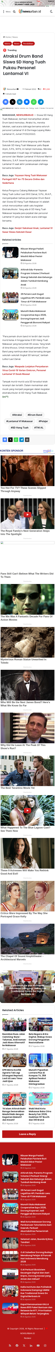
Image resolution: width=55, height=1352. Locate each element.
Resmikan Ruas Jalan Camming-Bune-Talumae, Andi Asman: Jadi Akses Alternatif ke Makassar (14, 1040)
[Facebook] (5, 439)
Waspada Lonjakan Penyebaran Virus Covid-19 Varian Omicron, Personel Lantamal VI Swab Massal (25, 370)
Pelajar (44, 421)
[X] (10, 439)
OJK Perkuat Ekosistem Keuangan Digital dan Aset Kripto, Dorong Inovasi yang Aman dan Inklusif (36, 1274)
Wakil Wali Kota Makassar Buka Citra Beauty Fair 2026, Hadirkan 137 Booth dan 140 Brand (40, 1114)
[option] (27, 986)
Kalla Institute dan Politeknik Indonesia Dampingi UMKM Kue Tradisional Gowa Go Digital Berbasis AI (36, 1291)
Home (8, 37)
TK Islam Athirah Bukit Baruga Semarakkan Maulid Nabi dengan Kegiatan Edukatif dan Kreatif (14, 1114)
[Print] (27, 439)
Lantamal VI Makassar (20, 421)
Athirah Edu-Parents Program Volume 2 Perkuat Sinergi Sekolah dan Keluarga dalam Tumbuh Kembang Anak (36, 277)
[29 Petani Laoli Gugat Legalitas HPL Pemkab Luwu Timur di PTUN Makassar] (10, 297)
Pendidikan (28, 43)
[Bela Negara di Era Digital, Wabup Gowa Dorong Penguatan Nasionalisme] (41, 1024)
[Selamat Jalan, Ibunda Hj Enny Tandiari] (10, 1243)
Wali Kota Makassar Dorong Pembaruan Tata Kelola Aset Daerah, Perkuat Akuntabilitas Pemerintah (36, 1226)
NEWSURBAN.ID (24, 115)
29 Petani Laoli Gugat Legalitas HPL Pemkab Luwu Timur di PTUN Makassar (35, 298)
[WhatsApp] (16, 439)
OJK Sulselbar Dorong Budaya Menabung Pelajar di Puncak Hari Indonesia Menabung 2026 (37, 1257)
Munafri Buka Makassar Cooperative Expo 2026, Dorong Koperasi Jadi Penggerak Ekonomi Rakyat (35, 1209)
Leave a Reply (27, 1134)
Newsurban (11, 89)
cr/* (5, 396)
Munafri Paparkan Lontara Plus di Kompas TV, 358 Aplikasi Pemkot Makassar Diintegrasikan (38, 1076)
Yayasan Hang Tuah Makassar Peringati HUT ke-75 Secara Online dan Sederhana (24, 179)
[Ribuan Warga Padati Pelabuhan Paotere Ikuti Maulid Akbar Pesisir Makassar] (10, 252)
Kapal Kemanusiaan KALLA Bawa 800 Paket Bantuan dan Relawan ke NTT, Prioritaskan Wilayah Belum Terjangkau (27, 990)
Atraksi (18, 414)
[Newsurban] (29, 11)
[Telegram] (21, 439)
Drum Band (35, 414)
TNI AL (39, 427)
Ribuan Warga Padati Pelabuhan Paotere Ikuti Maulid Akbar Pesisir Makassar (33, 1160)
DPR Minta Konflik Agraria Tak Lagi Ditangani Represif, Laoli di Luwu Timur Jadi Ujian (12, 1075)
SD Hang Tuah (20, 427)
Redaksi (27, 1338)
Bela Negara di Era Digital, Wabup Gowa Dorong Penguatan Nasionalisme (40, 1038)
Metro (7, 43)
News (15, 37)
